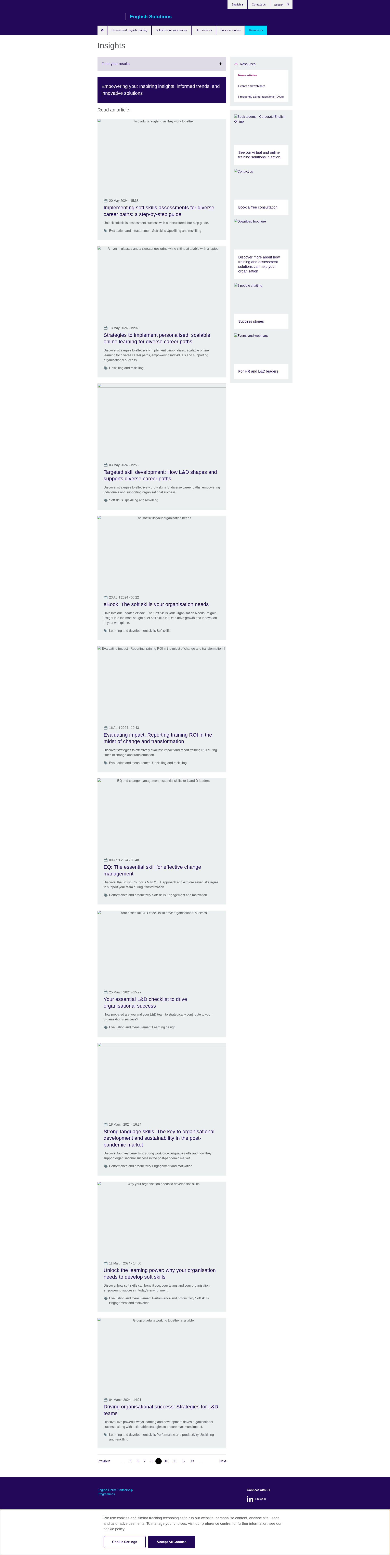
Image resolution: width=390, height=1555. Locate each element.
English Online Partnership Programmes (115, 1492)
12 (183, 1461)
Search (289, 5)
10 (166, 1461)
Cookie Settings (124, 1542)
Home (102, 30)
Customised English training (129, 30)
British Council (109, 16)
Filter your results (124, 66)
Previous (104, 1461)
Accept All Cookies (171, 1542)
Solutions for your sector (171, 30)
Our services (204, 30)
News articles (247, 75)
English (237, 4)
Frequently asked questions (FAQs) (261, 96)
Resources (256, 30)
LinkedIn (260, 1498)
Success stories (230, 30)
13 (192, 1461)
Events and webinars (251, 86)
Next (222, 1461)
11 (175, 1461)
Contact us (259, 4)
